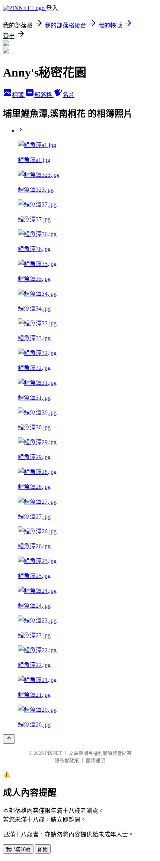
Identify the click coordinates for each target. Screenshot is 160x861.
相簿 (18, 95)
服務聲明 (95, 760)
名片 (68, 95)
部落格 (44, 95)
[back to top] (9, 739)
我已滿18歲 (18, 849)
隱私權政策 (67, 760)
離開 (43, 849)
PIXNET (53, 753)
